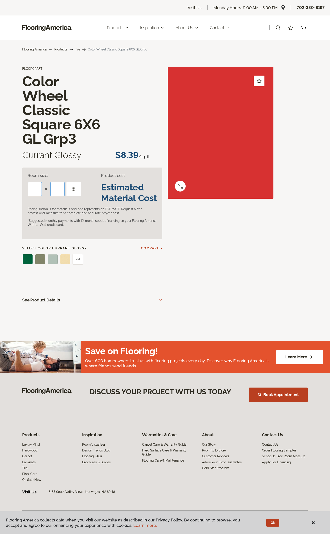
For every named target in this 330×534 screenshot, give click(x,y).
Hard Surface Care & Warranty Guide (164, 452)
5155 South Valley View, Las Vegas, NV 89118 (82, 492)
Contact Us (220, 27)
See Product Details (41, 300)
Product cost (113, 175)
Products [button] (115, 27)
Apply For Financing (276, 462)
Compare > (151, 248)
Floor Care (29, 474)
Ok (273, 523)
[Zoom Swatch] (180, 186)
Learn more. (145, 525)
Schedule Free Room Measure (283, 456)
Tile (77, 49)
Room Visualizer (93, 444)
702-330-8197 (311, 7)
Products (60, 49)
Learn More (296, 357)
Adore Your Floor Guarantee (222, 462)
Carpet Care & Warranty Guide (164, 444)
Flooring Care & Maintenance (163, 460)
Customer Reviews (215, 456)
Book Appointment (281, 394)
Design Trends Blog (96, 450)
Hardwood (29, 450)
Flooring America (34, 49)
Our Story (209, 444)
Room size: (38, 175)
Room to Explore (214, 450)
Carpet (27, 456)
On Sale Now (31, 480)
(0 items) (303, 28)
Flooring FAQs (92, 456)
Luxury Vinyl (31, 444)
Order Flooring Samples (279, 450)
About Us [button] (184, 27)
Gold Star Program (215, 468)
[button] (278, 27)
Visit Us (195, 7)
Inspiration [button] (149, 27)
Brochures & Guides (96, 462)
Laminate (29, 462)
